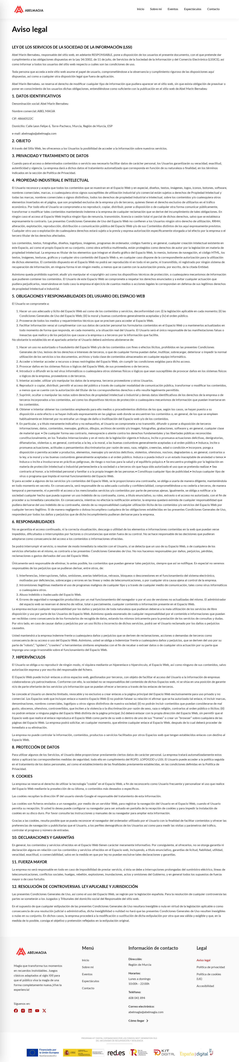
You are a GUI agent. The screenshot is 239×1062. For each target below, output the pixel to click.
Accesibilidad (205, 986)
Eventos (173, 9)
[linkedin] (30, 1011)
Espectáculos (192, 9)
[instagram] (23, 1011)
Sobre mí (156, 9)
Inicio (140, 9)
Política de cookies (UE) (209, 977)
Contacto (213, 9)
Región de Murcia (139, 964)
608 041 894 (136, 997)
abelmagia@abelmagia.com (145, 1012)
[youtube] (37, 1011)
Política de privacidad (211, 967)
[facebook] (16, 1011)
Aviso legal (203, 960)
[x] (44, 1011)
